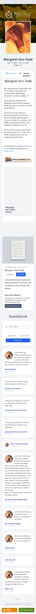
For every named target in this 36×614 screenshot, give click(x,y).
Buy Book (21, 274)
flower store (8, 151)
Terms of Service (23, 605)
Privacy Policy (12, 605)
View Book (9, 274)
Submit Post (18, 340)
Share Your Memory (13, 306)
